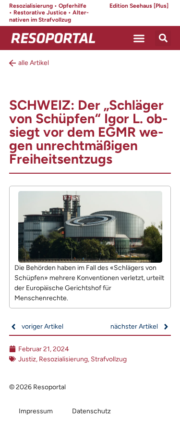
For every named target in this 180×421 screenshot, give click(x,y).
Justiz (27, 359)
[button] (139, 38)
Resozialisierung (63, 359)
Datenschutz (91, 411)
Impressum (36, 411)
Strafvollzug (109, 359)
